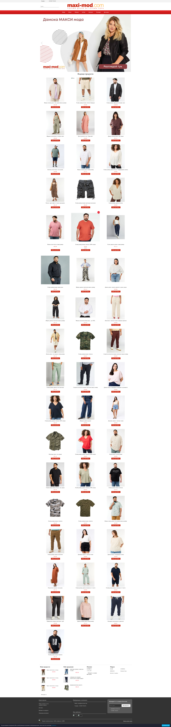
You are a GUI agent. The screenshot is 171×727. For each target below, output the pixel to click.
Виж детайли (55, 107)
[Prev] (42, 43)
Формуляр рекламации (44, 713)
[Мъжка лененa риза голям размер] (85, 156)
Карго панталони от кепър (52, 670)
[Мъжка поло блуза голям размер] (55, 227)
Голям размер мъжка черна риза (55, 287)
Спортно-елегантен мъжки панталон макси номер (115, 354)
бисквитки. (53, 725)
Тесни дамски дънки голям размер (115, 244)
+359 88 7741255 (52, 1)
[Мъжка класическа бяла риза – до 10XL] (85, 307)
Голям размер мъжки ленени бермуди (85, 102)
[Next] (128, 43)
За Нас (83, 12)
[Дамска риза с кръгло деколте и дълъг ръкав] (116, 270)
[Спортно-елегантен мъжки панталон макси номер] (116, 341)
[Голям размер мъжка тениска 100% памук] (85, 227)
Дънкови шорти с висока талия (115, 420)
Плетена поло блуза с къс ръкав (55, 169)
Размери (98, 12)
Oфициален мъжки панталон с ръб (55, 621)
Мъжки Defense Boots (76, 685)
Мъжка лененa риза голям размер (85, 169)
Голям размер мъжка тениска (85, 354)
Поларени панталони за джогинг (116, 621)
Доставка (106, 12)
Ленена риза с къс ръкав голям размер (55, 354)
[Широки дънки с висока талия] (67, 672)
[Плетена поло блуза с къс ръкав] (55, 156)
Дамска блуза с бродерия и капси (116, 554)
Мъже (69, 12)
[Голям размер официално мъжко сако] (116, 90)
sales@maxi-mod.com (82, 703)
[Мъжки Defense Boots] (67, 687)
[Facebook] (128, 1)
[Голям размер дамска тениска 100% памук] (55, 408)
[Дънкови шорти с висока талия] (116, 408)
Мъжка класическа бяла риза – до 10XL (85, 320)
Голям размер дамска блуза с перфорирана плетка (116, 169)
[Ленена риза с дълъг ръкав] (116, 441)
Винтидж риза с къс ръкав (55, 454)
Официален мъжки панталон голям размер (76, 678)
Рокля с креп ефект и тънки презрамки (55, 203)
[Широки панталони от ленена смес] (55, 123)
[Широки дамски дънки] (85, 408)
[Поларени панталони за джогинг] (116, 608)
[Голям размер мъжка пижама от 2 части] (116, 575)
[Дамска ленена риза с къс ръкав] (116, 123)
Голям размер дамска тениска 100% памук (55, 420)
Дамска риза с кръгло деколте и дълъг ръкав (116, 287)
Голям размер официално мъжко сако (116, 102)
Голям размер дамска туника (116, 203)
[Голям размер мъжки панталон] (55, 541)
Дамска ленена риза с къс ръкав (116, 136)
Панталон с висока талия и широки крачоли (116, 320)
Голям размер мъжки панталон (55, 554)
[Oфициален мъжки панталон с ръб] (55, 608)
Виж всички (89, 674)
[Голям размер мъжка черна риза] (55, 270)
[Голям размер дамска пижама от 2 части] (85, 575)
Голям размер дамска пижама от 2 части (85, 587)
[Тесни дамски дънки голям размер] (116, 227)
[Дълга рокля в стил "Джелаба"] (85, 123)
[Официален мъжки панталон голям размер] (67, 680)
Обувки (77, 12)
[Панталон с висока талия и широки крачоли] (116, 307)
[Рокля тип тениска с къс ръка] (55, 575)
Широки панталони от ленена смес (55, 136)
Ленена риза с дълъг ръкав (115, 454)
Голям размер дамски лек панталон (55, 387)
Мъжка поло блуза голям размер (55, 244)
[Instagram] (130, 1)
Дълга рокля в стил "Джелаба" (85, 136)
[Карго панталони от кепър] (43, 672)
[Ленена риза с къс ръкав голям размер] (55, 341)
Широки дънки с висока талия (76, 670)
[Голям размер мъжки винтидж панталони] (85, 190)
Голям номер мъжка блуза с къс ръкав (55, 487)
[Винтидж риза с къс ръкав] (55, 441)
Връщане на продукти (43, 710)
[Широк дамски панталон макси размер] (85, 270)
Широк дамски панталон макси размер (85, 287)
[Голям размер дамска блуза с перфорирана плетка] (116, 156)
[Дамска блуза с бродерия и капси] (116, 541)
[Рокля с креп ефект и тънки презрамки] (55, 190)
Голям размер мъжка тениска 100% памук (85, 244)
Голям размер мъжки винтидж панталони (85, 203)
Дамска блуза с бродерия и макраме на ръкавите (116, 387)
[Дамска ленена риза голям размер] (85, 608)
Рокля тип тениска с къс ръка (55, 587)
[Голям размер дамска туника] (116, 190)
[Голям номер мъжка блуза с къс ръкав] (55, 474)
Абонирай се (44, 694)
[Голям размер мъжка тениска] (85, 341)
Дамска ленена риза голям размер (85, 621)
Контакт (91, 12)
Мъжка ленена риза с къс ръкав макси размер (55, 102)
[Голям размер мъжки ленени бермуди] (85, 90)
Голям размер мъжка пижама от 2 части (115, 587)
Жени (63, 12)
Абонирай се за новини (92, 673)
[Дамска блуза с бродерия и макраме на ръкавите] (116, 374)
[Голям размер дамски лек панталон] (55, 374)
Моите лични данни (127, 721)
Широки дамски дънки (85, 420)
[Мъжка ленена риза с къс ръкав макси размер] (55, 90)
